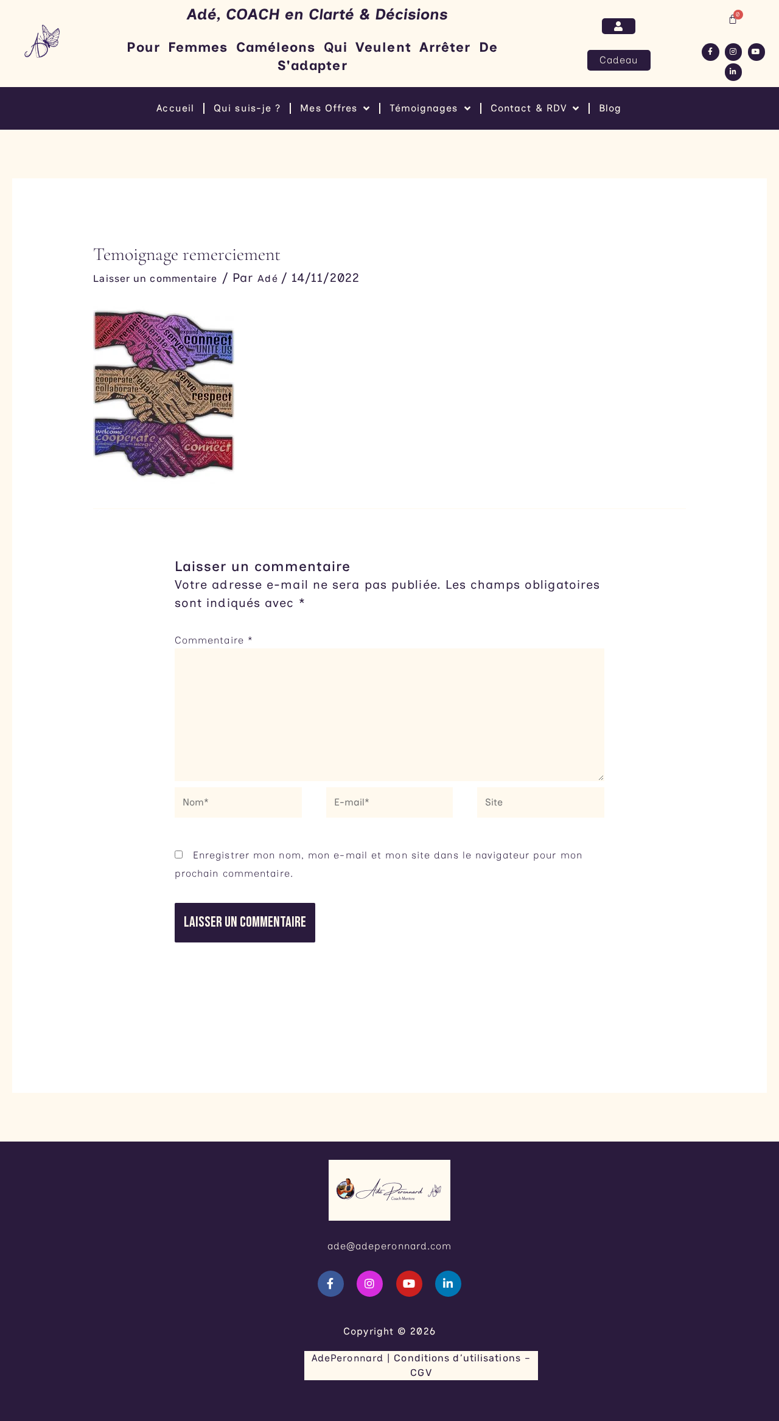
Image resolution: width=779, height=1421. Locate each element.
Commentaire (214, 640)
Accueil (175, 108)
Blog (610, 108)
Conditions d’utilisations (457, 1358)
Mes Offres (328, 108)
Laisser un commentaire (155, 278)
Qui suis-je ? (247, 108)
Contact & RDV (529, 108)
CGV (420, 1372)
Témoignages (424, 108)
